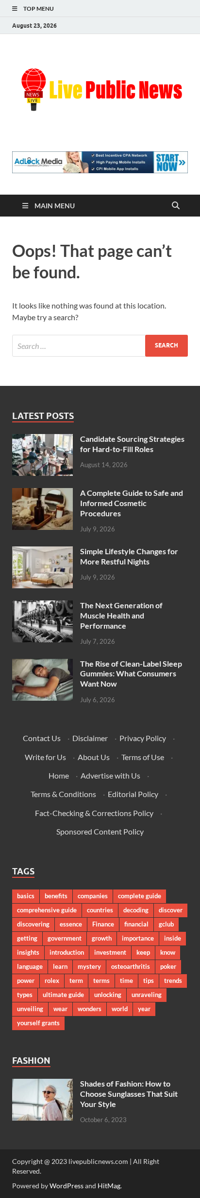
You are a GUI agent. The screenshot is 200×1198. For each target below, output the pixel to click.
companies (93, 896)
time (126, 980)
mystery (89, 966)
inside (172, 938)
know (167, 952)
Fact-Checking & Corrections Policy (94, 812)
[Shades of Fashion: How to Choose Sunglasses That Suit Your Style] (42, 1084)
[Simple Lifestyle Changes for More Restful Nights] (42, 552)
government (65, 938)
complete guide (139, 896)
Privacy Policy (142, 738)
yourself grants (38, 1023)
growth (102, 938)
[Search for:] (100, 346)
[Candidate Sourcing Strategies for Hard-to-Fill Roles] (42, 439)
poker (168, 966)
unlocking (107, 994)
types (25, 994)
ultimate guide (63, 994)
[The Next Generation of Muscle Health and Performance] (42, 606)
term (76, 980)
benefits (56, 896)
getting (27, 938)
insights (28, 952)
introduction (67, 952)
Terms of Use (142, 757)
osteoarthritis (130, 966)
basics (25, 896)
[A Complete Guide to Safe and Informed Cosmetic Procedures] (42, 493)
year (144, 1009)
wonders (89, 1009)
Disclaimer (90, 738)
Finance (103, 924)
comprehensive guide (47, 910)
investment (110, 952)
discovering (33, 924)
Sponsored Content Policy (100, 831)
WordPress (66, 1185)
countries (100, 910)
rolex (52, 980)
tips (148, 980)
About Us (94, 757)
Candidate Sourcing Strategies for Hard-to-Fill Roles (132, 444)
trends (173, 980)
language (30, 966)
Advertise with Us (110, 775)
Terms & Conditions (63, 794)
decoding (136, 910)
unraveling (147, 994)
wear (60, 1009)
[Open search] (175, 206)
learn (60, 966)
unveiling (30, 1009)
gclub (166, 924)
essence (71, 924)
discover (171, 910)
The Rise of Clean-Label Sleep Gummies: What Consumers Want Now (131, 674)
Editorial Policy (133, 794)
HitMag (109, 1185)
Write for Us (45, 757)
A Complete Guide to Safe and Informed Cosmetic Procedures (131, 503)
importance (138, 938)
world (120, 1009)
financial (136, 924)
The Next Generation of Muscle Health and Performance (121, 615)
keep (143, 952)
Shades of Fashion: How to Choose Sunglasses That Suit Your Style (129, 1093)
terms (101, 980)
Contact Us (42, 738)
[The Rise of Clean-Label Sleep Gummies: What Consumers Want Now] (42, 664)
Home (59, 775)
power (25, 980)
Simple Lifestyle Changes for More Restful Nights (129, 556)
